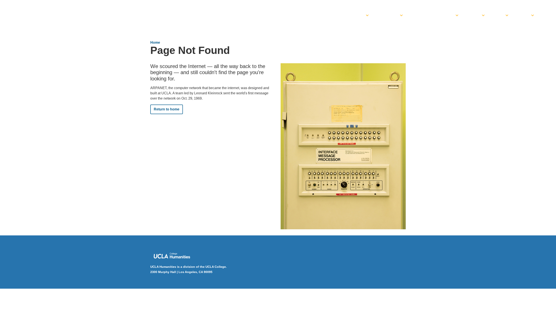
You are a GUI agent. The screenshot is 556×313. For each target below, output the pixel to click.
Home (155, 42)
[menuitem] (354, 14)
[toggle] (367, 14)
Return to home (166, 109)
